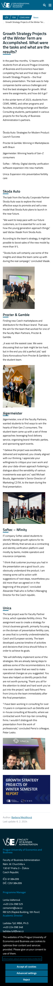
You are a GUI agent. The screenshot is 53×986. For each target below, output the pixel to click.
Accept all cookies (26, 967)
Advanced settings (26, 973)
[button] (44, 5)
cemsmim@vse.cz (12, 908)
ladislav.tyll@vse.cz (13, 931)
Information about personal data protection (22, 958)
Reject (26, 979)
